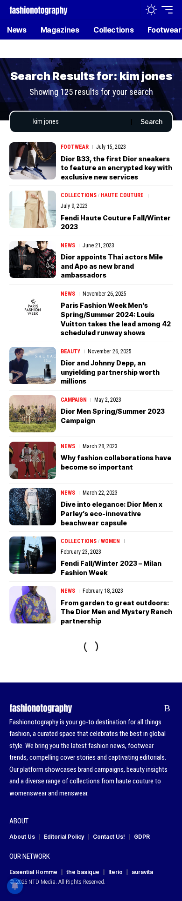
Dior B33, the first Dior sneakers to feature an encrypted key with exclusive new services (116, 168)
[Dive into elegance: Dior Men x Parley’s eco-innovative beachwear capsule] (32, 506)
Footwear (75, 147)
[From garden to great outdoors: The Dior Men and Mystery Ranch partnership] (32, 604)
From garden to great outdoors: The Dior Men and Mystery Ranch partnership (116, 612)
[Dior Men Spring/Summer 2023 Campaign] (32, 413)
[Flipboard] (153, 708)
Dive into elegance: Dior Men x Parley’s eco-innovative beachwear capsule (111, 513)
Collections (79, 195)
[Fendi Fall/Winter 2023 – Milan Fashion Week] (32, 555)
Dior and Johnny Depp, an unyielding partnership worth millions (110, 372)
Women (110, 541)
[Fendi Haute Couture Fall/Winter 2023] (32, 209)
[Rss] (167, 708)
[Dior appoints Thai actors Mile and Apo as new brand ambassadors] (32, 259)
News (68, 245)
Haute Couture (122, 195)
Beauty (70, 351)
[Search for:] (78, 122)
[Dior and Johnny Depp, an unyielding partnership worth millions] (32, 365)
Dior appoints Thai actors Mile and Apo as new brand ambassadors (112, 266)
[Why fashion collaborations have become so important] (32, 460)
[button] (131, 10)
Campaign (74, 400)
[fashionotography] (38, 9)
